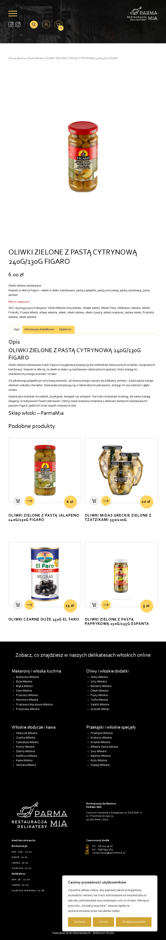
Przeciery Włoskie (27, 695)
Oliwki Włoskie (35, 58)
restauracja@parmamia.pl (109, 853)
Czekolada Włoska (27, 742)
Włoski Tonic (108, 308)
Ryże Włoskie (24, 681)
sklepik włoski (91, 308)
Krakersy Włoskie (101, 737)
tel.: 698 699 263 (102, 849)
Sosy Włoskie (24, 690)
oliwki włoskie (27, 317)
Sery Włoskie (99, 751)
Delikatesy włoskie (129, 308)
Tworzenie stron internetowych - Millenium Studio (83, 933)
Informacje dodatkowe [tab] (39, 329)
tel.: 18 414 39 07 (102, 846)
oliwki (62, 312)
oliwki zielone (75, 312)
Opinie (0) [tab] (65, 329)
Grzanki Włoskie (100, 742)
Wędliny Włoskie (101, 756)
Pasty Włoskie (99, 695)
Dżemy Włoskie (25, 751)
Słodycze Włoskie (26, 733)
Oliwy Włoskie (99, 677)
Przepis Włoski (29, 312)
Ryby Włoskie (99, 760)
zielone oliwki (133, 312)
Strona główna (16, 58)
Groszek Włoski (100, 709)
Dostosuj (79, 922)
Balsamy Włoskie (101, 686)
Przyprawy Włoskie (28, 709)
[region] (109, 903)
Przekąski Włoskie (102, 733)
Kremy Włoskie (25, 747)
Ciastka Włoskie (25, 737)
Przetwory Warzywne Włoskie (34, 704)
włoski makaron (113, 312)
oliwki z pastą (93, 312)
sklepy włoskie (48, 312)
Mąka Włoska (24, 686)
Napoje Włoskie (100, 765)
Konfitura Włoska (26, 756)
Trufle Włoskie (99, 700)
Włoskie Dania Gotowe (104, 747)
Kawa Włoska (24, 760)
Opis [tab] (16, 329)
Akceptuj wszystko (133, 922)
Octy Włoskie (99, 681)
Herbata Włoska (26, 765)
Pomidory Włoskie (27, 700)
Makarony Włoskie (27, 677)
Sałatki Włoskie (100, 704)
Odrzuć (103, 922)
